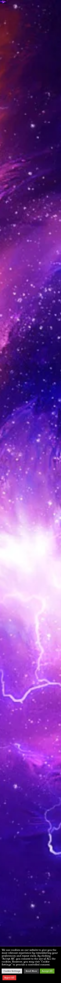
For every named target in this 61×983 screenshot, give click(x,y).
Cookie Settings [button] (12, 971)
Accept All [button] (47, 971)
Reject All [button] (9, 977)
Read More (31, 971)
